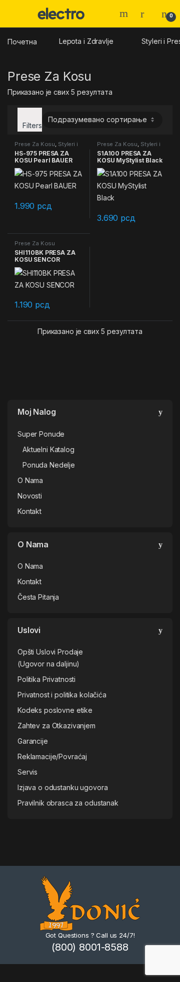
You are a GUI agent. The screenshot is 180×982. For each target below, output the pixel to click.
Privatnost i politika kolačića (62, 694)
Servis (28, 772)
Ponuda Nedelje (48, 465)
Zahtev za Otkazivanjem (57, 725)
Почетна (22, 41)
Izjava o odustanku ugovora (63, 787)
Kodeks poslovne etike (55, 710)
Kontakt (30, 511)
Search (125, 13)
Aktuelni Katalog (48, 449)
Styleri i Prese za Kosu (46, 147)
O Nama (30, 480)
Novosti (30, 495)
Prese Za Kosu (34, 144)
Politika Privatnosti (47, 679)
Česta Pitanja (38, 597)
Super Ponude (41, 434)
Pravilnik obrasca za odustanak (68, 803)
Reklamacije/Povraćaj (52, 756)
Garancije (33, 741)
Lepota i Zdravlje (86, 41)
